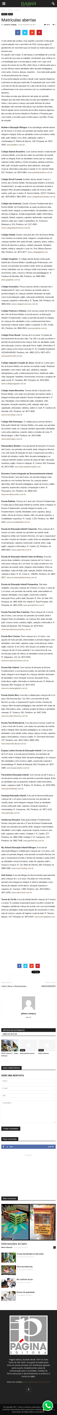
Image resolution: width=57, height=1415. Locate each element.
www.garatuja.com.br (10, 813)
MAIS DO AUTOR (10, 1034)
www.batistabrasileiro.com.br (40, 172)
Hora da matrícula (24, 1267)
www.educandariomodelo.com (28, 466)
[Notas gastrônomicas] (28, 1045)
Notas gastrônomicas (27, 1053)
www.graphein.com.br (10, 280)
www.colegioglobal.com (38, 252)
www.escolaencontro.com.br (13, 494)
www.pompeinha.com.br (33, 605)
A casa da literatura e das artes (30, 1254)
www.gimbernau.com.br (33, 840)
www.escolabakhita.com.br (18, 522)
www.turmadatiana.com (45, 917)
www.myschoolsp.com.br (23, 868)
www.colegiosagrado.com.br (13, 383)
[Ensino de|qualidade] (8, 1296)
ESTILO (4, 14)
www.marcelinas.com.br (11, 415)
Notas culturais (43, 1053)
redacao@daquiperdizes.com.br (36, 1382)
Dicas (10, 14)
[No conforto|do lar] (8, 1283)
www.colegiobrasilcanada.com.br (41, 196)
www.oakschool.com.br (22, 892)
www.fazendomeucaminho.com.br (16, 629)
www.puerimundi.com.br (11, 356)
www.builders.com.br (16, 145)
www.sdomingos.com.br (11, 439)
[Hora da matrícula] (8, 1270)
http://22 (28, 1017)
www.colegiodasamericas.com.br (15, 228)
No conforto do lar (25, 1279)
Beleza (4, 1050)
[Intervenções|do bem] (28, 1222)
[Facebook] (28, 1389)
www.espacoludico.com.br (18, 768)
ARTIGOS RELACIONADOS (14, 1030)
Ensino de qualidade (26, 1292)
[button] (53, 3)
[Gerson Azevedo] (8, 1258)
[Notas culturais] (47, 1045)
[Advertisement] (28, 938)
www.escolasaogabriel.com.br (14, 688)
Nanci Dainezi (6, 1247)
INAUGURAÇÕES (48, 986)
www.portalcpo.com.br (37, 328)
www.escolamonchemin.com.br (15, 660)
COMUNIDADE (6, 1239)
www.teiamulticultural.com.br (13, 743)
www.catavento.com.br (21, 550)
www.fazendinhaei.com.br (12, 788)
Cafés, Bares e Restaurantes (13, 986)
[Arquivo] (10, 1045)
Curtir (51, 1147)
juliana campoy (10, 25)
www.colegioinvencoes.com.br (25, 304)
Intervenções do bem (14, 1243)
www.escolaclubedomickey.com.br (22, 577)
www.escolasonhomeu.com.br (14, 716)
